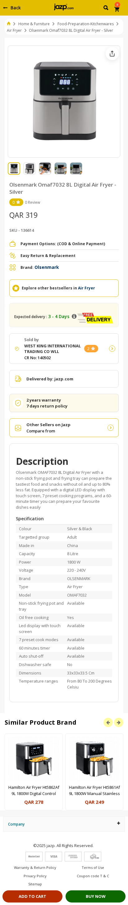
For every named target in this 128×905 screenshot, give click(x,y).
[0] (117, 10)
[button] (106, 9)
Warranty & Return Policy (35, 867)
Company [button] (16, 824)
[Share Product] (112, 53)
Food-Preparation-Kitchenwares (85, 23)
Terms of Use (93, 867)
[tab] (64, 824)
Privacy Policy (35, 876)
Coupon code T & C (93, 876)
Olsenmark (46, 267)
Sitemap (35, 884)
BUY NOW (96, 896)
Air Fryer (14, 30)
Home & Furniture (34, 23)
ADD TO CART (32, 896)
